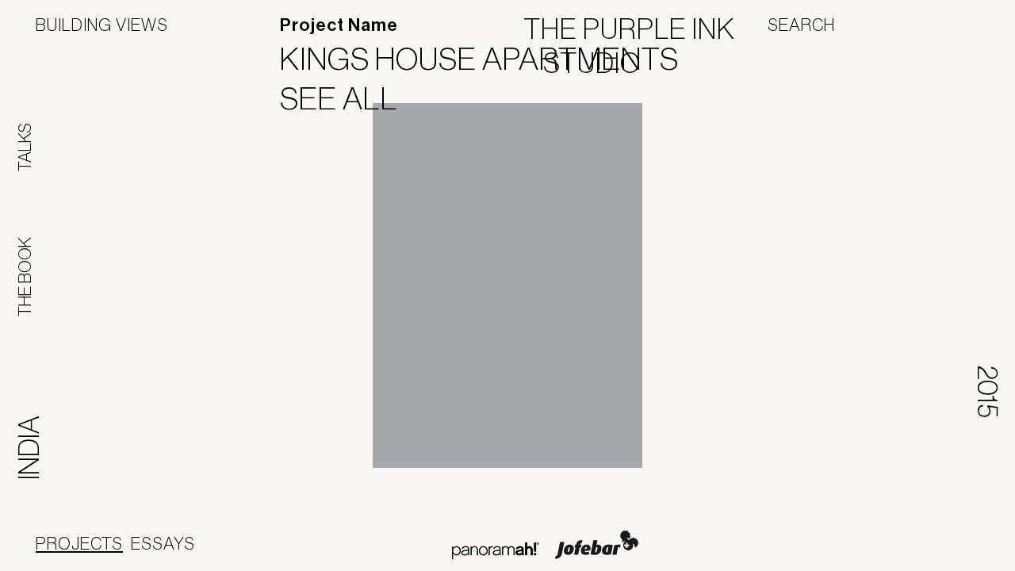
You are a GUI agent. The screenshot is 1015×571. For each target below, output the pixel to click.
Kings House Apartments (489, 58)
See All (349, 98)
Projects (79, 543)
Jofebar (596, 545)
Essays (163, 543)
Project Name (339, 25)
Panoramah (495, 550)
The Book (24, 276)
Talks (24, 147)
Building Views (102, 24)
